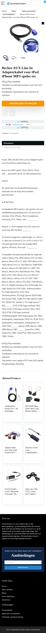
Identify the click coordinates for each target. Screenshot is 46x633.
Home (4, 11)
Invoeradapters (9, 14)
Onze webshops (8, 596)
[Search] (33, 3)
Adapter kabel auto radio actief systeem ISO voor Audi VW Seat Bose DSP (12, 452)
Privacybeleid (7, 610)
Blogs (4, 593)
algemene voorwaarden (11, 614)
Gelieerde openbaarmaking (12, 617)
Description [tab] (8, 143)
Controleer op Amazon (23, 103)
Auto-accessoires (28, 11)
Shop (14, 11)
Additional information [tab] (12, 147)
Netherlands (17, 124)
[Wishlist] (38, 3)
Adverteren (6, 600)
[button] (43, 23)
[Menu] (3, 3)
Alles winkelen (7, 590)
